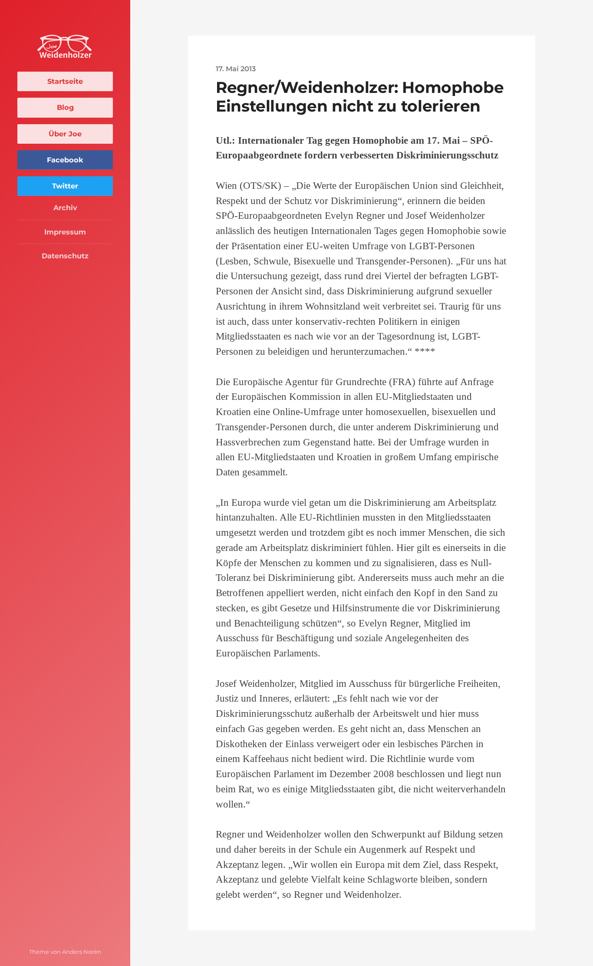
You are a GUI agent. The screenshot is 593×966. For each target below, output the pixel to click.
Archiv (65, 207)
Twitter (65, 185)
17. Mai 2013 (236, 68)
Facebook (65, 159)
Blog (65, 107)
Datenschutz (65, 255)
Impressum (65, 231)
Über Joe (65, 133)
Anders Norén (81, 951)
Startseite (65, 81)
